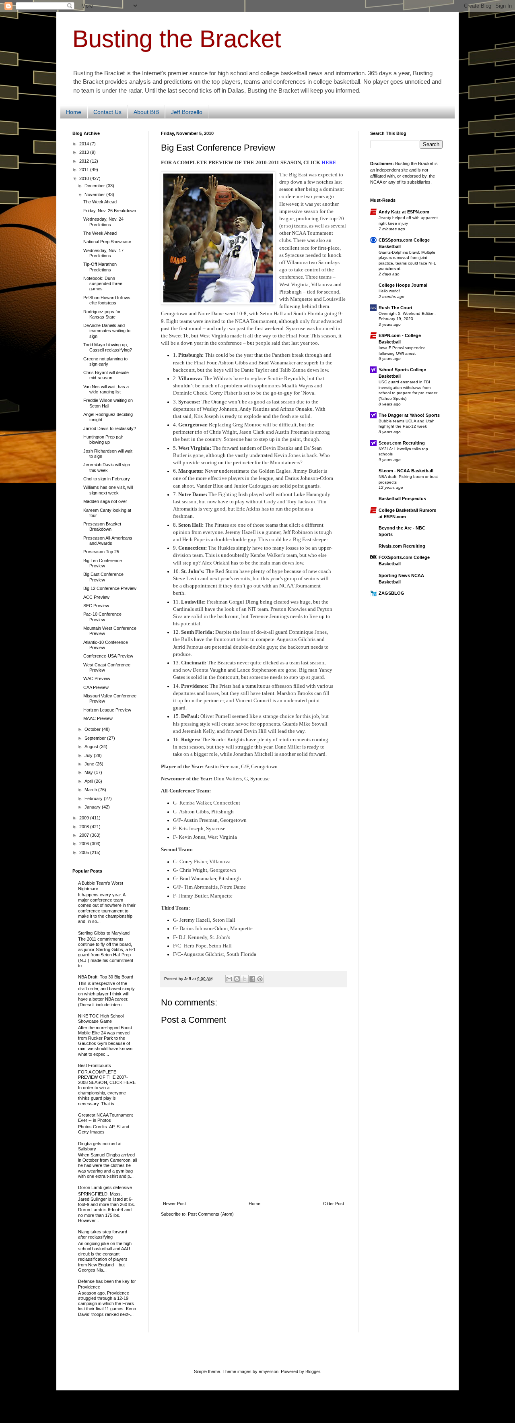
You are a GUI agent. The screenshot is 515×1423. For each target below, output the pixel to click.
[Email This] (229, 979)
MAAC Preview (98, 718)
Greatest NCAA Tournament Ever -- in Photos (105, 1118)
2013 (84, 152)
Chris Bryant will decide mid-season (106, 375)
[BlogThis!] (237, 979)
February (94, 798)
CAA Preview (96, 687)
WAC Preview (96, 678)
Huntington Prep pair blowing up (103, 439)
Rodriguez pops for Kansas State (102, 314)
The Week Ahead (100, 201)
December (95, 185)
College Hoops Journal (403, 285)
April (89, 781)
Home (73, 112)
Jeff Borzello (186, 112)
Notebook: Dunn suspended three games (102, 283)
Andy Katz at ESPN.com (404, 211)
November (95, 194)
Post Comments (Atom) (211, 1214)
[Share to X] (245, 979)
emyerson (268, 1371)
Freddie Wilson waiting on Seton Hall (108, 403)
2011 (84, 169)
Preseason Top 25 (101, 551)
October (93, 729)
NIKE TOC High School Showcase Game (101, 1018)
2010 (84, 178)
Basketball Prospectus (402, 498)
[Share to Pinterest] (260, 979)
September (95, 738)
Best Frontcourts (94, 1065)
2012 (84, 161)
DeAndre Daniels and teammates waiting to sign (106, 330)
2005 (84, 852)
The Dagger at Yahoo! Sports (409, 415)
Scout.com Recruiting (402, 443)
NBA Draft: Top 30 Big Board (105, 976)
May (89, 772)
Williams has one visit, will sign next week (108, 490)
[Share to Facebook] (252, 979)
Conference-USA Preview (108, 656)
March (91, 789)
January (93, 807)
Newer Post (174, 1203)
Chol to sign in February (106, 478)
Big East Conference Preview (103, 577)
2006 (84, 843)
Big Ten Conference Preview (102, 563)
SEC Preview (96, 605)
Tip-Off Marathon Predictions (100, 267)
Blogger (312, 1371)
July (89, 755)
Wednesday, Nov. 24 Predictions (103, 222)
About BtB (146, 112)
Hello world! (389, 291)
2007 (84, 835)
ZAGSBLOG (391, 593)
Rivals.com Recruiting (402, 546)
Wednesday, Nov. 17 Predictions (103, 253)
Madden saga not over (105, 501)
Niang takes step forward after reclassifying (102, 1234)
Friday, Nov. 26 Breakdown (109, 210)
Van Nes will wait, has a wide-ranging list (106, 389)
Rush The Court (395, 307)
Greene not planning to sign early (105, 361)
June (89, 763)
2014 (84, 143)
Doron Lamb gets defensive (105, 1187)
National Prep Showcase (107, 241)
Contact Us (107, 112)
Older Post (333, 1203)
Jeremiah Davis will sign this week (106, 467)
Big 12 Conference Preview (109, 588)
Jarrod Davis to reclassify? (109, 428)
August (91, 746)
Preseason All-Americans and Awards (107, 541)
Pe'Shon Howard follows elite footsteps (106, 300)
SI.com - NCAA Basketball (406, 470)
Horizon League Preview (107, 709)
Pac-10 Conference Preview (102, 617)
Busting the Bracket (176, 38)
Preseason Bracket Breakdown (102, 526)
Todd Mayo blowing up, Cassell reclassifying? (107, 347)
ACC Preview (96, 597)
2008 (84, 826)
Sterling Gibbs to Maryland (104, 933)
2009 (84, 817)
